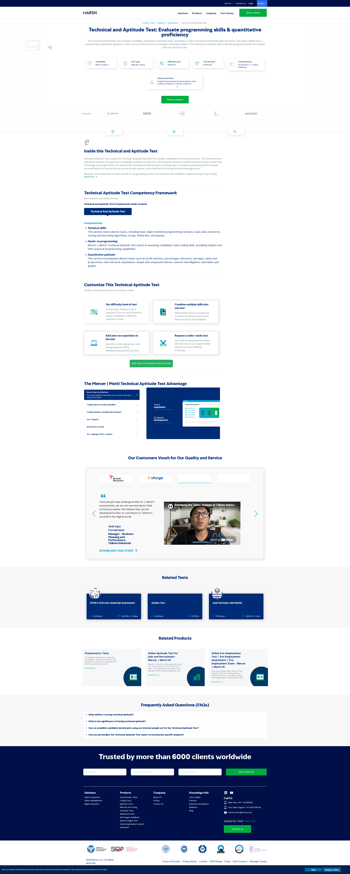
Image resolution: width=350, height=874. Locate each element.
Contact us (237, 829)
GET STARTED (246, 772)
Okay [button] (313, 870)
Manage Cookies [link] (258, 861)
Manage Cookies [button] (332, 870)
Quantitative (173, 23)
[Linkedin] (226, 793)
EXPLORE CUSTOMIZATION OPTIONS (151, 363)
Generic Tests (148, 23)
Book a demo (253, 12)
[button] (98, 792)
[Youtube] (231, 793)
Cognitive (161, 23)
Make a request (175, 99)
